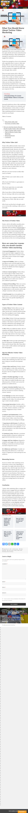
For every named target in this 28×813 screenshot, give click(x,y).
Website (4, 592)
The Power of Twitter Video (12, 123)
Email (4, 587)
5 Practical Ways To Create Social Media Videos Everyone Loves (14, 97)
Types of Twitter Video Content (13, 130)
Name (4, 581)
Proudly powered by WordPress (8, 625)
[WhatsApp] (12, 544)
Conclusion (8, 137)
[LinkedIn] (15, 544)
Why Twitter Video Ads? (11, 121)
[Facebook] (3, 544)
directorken (16, 549)
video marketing (10, 551)
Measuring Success (10, 135)
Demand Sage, (20, 227)
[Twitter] (6, 544)
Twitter (15, 550)
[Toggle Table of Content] (3, 120)
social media (10, 550)
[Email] (9, 544)
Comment (5, 564)
